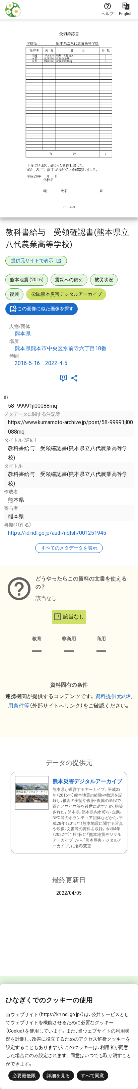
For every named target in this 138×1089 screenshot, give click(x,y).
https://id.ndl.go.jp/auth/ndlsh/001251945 (57, 533)
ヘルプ (107, 13)
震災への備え (69, 279)
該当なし (73, 616)
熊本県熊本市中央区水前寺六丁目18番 (61, 348)
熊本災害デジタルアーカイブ (87, 781)
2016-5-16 (27, 363)
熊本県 (23, 333)
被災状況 (103, 279)
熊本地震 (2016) (27, 279)
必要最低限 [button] (24, 1075)
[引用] (65, 378)
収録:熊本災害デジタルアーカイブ (66, 294)
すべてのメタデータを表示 (69, 548)
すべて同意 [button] (92, 1075)
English (126, 13)
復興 (14, 294)
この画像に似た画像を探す (45, 308)
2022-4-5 (56, 363)
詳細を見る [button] (58, 1075)
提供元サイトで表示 (32, 260)
